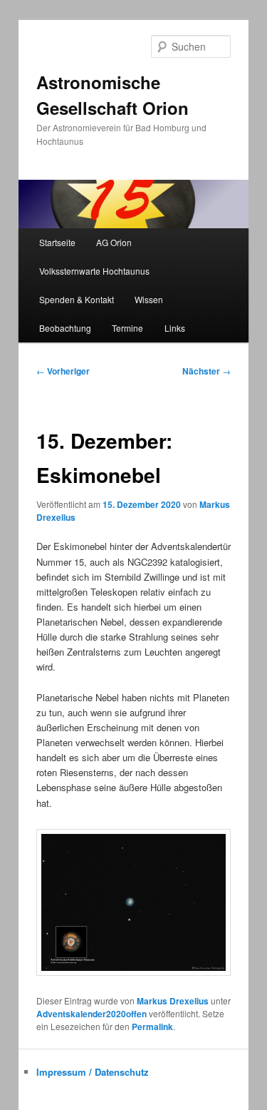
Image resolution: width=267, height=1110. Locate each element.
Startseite (57, 242)
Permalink (152, 1026)
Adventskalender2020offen (91, 1013)
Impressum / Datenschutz (92, 1072)
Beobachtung (65, 328)
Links (174, 328)
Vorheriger (63, 371)
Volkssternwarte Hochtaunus (94, 271)
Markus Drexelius (173, 1000)
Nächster (206, 371)
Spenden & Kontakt (76, 299)
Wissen (149, 299)
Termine (127, 328)
